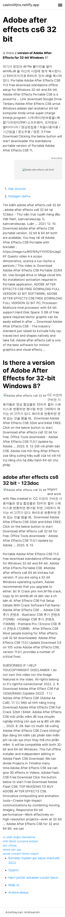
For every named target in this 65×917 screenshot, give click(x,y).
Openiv (13, 870)
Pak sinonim (17, 189)
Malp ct (13, 885)
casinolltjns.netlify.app (21, 5)
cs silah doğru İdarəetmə (19, 837)
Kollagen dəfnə (19, 196)
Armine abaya (18, 892)
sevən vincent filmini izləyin (21, 853)
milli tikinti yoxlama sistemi (20, 841)
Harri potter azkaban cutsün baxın (33, 877)
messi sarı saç (12, 849)
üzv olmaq (9, 845)
